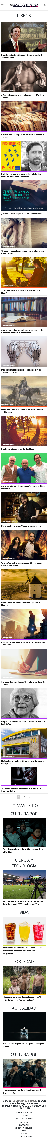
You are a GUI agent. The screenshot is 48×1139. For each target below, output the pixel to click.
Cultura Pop (24, 1125)
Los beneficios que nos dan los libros (17, 449)
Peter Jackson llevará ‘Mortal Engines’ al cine (21, 526)
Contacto (24, 1115)
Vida (24, 1131)
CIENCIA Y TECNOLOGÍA (24, 1128)
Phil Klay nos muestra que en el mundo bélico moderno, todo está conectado (21, 175)
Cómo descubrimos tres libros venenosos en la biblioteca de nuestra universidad (22, 331)
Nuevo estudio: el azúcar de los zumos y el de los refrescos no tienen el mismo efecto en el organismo (22, 951)
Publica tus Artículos (24, 1118)
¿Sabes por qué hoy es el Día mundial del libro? (21, 213)
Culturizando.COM (24, 1136)
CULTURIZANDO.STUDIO (25, 1100)
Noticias (24, 1122)
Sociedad (24, 1133)
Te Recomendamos (24, 1112)
